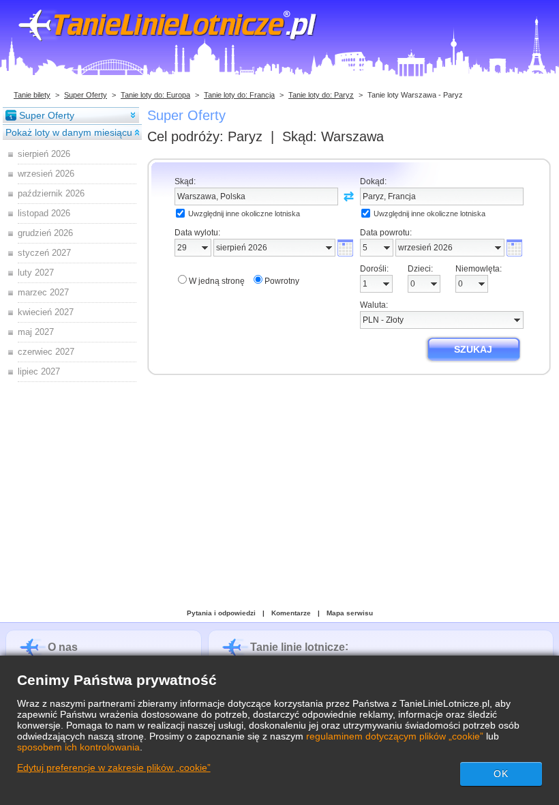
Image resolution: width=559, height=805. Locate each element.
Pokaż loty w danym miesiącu (68, 132)
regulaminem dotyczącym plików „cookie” (394, 736)
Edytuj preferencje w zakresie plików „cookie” (114, 767)
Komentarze (291, 613)
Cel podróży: (204, 136)
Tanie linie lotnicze (297, 647)
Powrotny (282, 281)
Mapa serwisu (350, 613)
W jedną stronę (217, 281)
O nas (63, 647)
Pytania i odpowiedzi (221, 613)
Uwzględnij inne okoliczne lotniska (244, 213)
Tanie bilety (32, 95)
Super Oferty (85, 95)
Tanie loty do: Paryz (321, 95)
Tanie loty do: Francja (239, 95)
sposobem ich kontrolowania (78, 747)
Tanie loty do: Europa (155, 95)
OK (501, 773)
